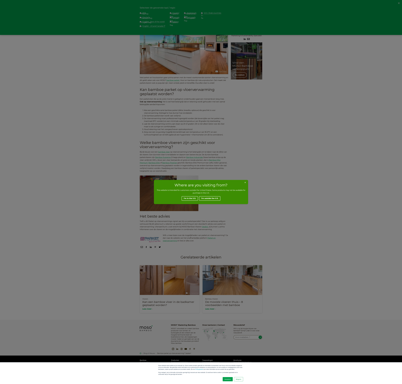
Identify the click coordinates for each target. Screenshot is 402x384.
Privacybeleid (199, 369)
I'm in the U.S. (190, 198)
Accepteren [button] (227, 379)
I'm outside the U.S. (209, 198)
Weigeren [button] (238, 379)
